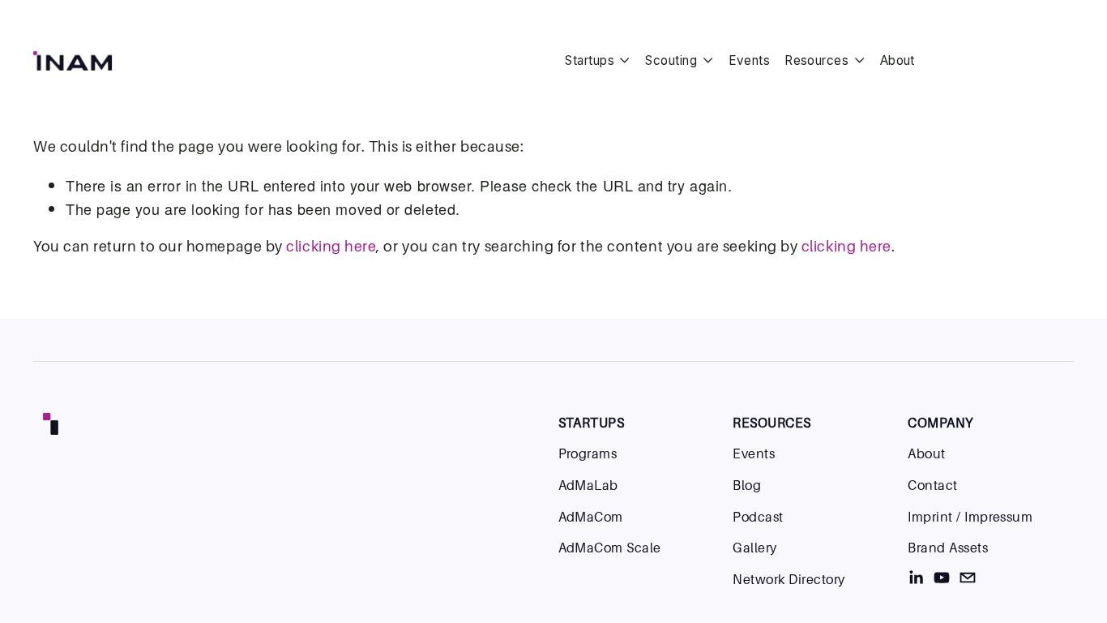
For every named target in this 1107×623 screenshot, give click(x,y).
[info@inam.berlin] (968, 577)
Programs (588, 453)
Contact (932, 485)
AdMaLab (588, 485)
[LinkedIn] (916, 577)
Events (750, 60)
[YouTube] (942, 577)
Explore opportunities (1005, 60)
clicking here (331, 246)
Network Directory (788, 579)
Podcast (758, 517)
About (897, 60)
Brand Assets (948, 547)
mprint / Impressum (972, 517)
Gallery (754, 547)
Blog (747, 485)
